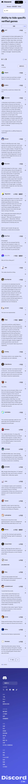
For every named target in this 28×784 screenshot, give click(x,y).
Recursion (7, 97)
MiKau (6, 629)
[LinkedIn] (6, 59)
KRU (6, 267)
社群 (4, 738)
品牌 (4, 716)
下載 (4, 697)
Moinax (6, 529)
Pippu (6, 319)
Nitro (4, 699)
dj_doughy (7, 449)
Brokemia (7, 429)
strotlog (7, 351)
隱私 (4, 755)
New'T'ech (7, 236)
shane (6, 560)
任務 (4, 742)
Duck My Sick (8, 279)
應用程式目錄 (6, 704)
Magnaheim (7, 193)
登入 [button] (19, 2)
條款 (4, 752)
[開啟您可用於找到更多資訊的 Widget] (23, 781)
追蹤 (14, 26)
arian (6, 481)
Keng (6, 572)
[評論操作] (25, 79)
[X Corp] (4, 59)
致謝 (4, 762)
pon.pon (7, 307)
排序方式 (21, 66)
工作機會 (5, 713)
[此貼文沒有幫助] (25, 35)
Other (19, 6)
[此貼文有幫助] (25, 30)
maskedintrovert (9, 586)
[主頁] (6, 2)
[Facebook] (2, 59)
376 (26, 59)
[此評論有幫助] (25, 72)
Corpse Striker (8, 544)
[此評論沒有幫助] (25, 77)
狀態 (4, 701)
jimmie (6, 616)
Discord (9, 6)
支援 (4, 726)
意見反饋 (14, 6)
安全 (4, 728)
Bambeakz (7, 641)
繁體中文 (6, 683)
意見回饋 (5, 733)
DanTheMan (7, 412)
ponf (6, 30)
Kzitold (6, 500)
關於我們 (5, 711)
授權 (4, 764)
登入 (3, 664)
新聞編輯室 (5, 718)
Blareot (6, 138)
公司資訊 (5, 766)
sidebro (6, 85)
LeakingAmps (8, 515)
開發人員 (5, 740)
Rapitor (6, 72)
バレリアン (7, 255)
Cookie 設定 (6, 757)
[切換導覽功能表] (25, 2)
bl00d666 (7, 466)
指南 (4, 759)
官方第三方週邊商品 (8, 745)
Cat (5, 382)
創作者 (4, 735)
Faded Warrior (8, 364)
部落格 (4, 731)
